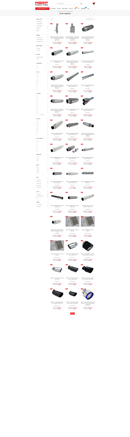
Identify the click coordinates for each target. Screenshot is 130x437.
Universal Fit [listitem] (39, 206)
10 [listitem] (37, 105)
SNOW (75, 8)
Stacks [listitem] (38, 30)
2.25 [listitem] (37, 121)
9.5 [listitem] (37, 103)
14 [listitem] (37, 110)
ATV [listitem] (37, 167)
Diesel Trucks (65, 8)
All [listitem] (37, 197)
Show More (42, 114)
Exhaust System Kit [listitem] (40, 25)
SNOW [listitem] (38, 171)
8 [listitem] (37, 89)
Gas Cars (59, 8)
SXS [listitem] (37, 160)
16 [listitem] (37, 112)
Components (83, 8)
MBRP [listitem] (38, 169)
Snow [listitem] (38, 158)
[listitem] (42, 180)
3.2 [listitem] (37, 128)
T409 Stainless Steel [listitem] (40, 41)
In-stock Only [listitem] (39, 194)
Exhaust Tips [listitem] (39, 27)
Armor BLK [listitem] (38, 48)
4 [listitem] (37, 65)
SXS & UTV (71, 8)
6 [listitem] (37, 85)
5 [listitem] (37, 67)
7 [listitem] (37, 87)
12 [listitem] (37, 108)
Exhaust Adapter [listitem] (39, 21)
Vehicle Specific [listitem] (39, 204)
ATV (78, 8)
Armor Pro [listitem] (38, 50)
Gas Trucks (53, 8)
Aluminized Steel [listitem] (39, 37)
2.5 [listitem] (37, 142)
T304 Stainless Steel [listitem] (40, 39)
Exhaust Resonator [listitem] (40, 23)
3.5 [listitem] (37, 74)
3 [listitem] (37, 126)
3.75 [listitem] (37, 76)
